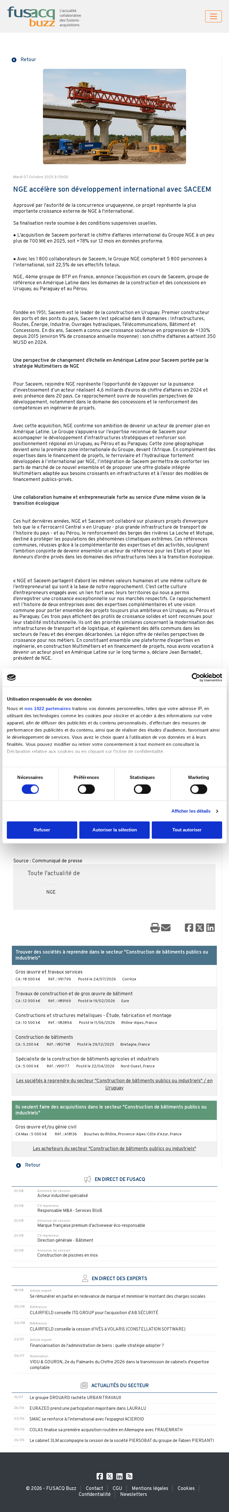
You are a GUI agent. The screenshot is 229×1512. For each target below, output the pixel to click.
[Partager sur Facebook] (189, 928)
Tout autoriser (187, 830)
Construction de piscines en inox (67, 1255)
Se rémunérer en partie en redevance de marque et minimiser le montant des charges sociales (117, 1297)
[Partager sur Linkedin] (210, 928)
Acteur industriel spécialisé (62, 1196)
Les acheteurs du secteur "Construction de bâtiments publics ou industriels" (114, 1149)
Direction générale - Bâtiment (65, 1241)
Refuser (42, 830)
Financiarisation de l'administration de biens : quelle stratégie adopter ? (97, 1346)
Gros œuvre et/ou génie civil (46, 1127)
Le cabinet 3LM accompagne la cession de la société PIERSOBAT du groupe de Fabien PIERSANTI (122, 1441)
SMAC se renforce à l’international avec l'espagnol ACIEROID (87, 1419)
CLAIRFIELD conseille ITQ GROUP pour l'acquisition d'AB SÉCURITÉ (94, 1313)
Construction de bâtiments (44, 1038)
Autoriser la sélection (114, 830)
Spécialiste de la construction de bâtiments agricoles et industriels (87, 1059)
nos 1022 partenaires (47, 708)
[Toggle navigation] (213, 16)
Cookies (186, 1489)
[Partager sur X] (200, 928)
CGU (117, 1489)
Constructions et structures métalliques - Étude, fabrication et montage (93, 1016)
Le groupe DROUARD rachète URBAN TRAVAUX (75, 1398)
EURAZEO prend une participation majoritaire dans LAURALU (88, 1409)
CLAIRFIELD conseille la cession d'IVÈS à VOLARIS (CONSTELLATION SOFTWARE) (107, 1329)
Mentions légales (150, 1489)
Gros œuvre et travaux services (49, 972)
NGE (51, 892)
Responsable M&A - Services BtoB (69, 1211)
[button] (24, 59)
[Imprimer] (155, 928)
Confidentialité (95, 1495)
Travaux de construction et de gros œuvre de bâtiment (74, 994)
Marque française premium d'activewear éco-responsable (91, 1226)
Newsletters (133, 1495)
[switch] (86, 789)
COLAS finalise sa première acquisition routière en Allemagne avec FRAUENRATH (106, 1430)
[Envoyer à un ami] (166, 928)
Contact (94, 1489)
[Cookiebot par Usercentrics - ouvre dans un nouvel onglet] (196, 677)
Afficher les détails (191, 811)
